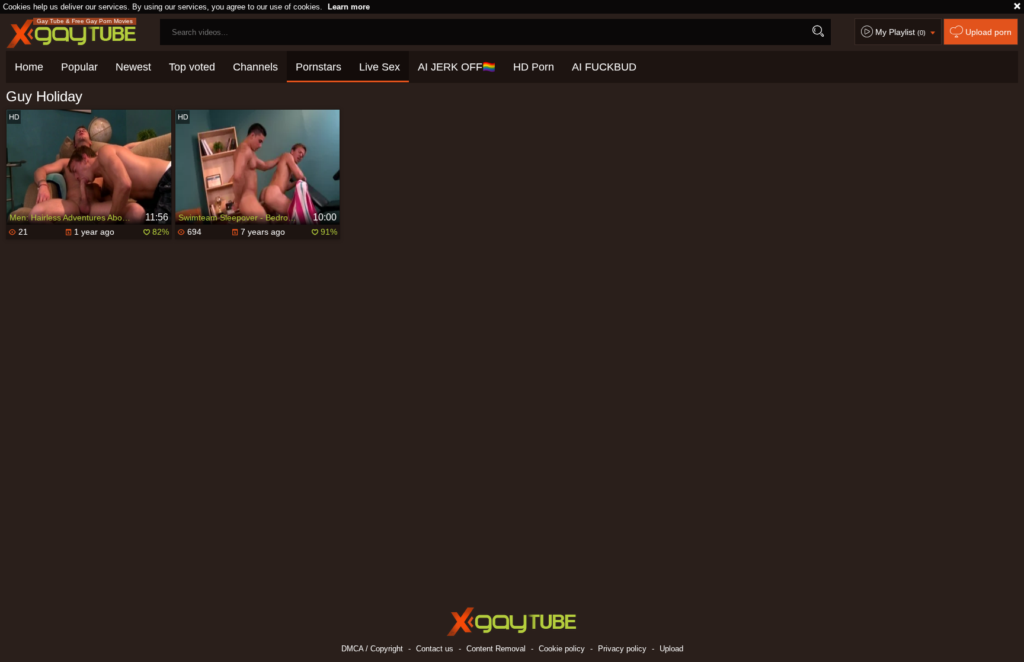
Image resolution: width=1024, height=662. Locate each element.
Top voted (192, 67)
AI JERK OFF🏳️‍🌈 (456, 67)
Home (29, 67)
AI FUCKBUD (604, 67)
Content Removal (496, 649)
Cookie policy (562, 649)
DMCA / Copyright (372, 649)
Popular (79, 67)
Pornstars (318, 67)
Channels (255, 67)
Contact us (434, 649)
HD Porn (533, 67)
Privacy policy (622, 649)
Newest (133, 67)
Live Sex (379, 67)
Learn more (349, 6)
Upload (671, 649)
